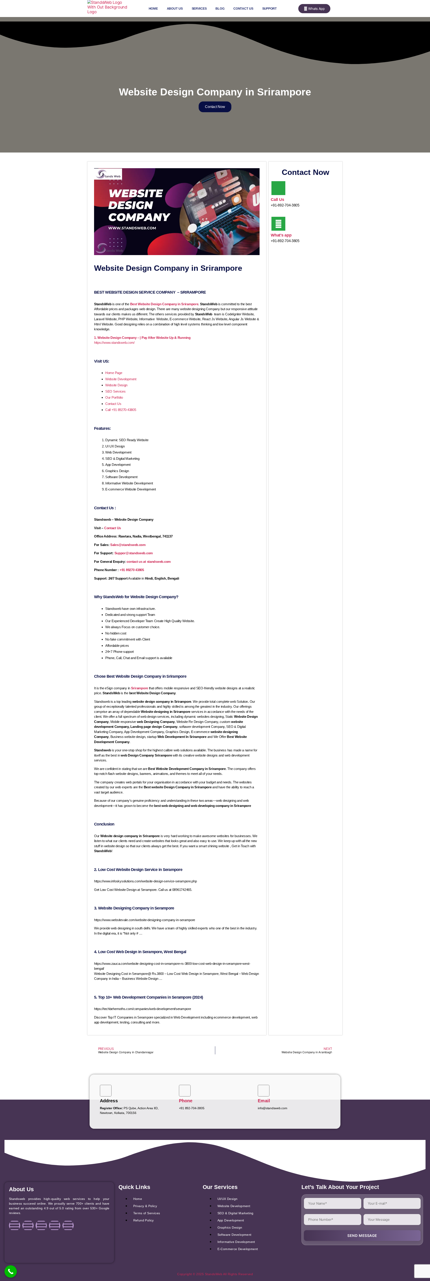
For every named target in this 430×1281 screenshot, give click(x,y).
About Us (175, 8)
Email (264, 1100)
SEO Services (115, 391)
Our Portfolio (114, 397)
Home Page (113, 373)
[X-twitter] (54, 1225)
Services (199, 8)
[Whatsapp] (68, 1225)
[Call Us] (278, 188)
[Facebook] (14, 1225)
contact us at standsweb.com (149, 561)
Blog (219, 8)
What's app (281, 235)
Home (153, 8)
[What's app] (278, 223)
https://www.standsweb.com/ (114, 342)
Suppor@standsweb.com (133, 553)
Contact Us (243, 8)
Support (269, 8)
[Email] (263, 1090)
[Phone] (185, 1090)
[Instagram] (28, 1225)
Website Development (120, 379)
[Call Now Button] (10, 1271)
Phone (186, 1100)
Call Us (277, 199)
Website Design (116, 385)
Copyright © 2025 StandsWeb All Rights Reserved (215, 1274)
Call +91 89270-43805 (120, 410)
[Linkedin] (41, 1225)
